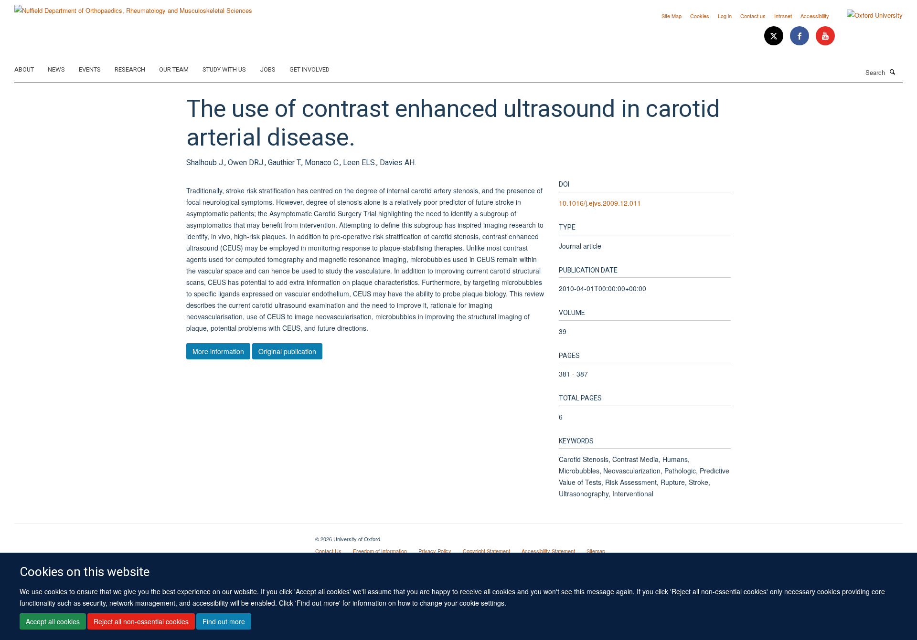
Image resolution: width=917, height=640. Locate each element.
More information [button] (218, 351)
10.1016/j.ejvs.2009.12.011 (600, 203)
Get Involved (309, 69)
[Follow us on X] (774, 36)
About (24, 69)
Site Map (671, 16)
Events (90, 69)
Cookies (699, 16)
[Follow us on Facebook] (800, 36)
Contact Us (328, 551)
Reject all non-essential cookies (141, 621)
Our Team (174, 69)
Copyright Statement (486, 551)
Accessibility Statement (548, 551)
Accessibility (814, 16)
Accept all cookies (53, 621)
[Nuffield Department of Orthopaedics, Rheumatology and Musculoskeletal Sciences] (133, 6)
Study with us (224, 69)
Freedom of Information (380, 551)
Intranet (783, 16)
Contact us (753, 16)
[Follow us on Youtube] (825, 36)
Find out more (224, 621)
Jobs (268, 69)
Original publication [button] (287, 351)
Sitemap (595, 551)
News (56, 69)
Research (130, 69)
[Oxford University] (867, 15)
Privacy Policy (434, 551)
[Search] (892, 71)
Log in (725, 16)
